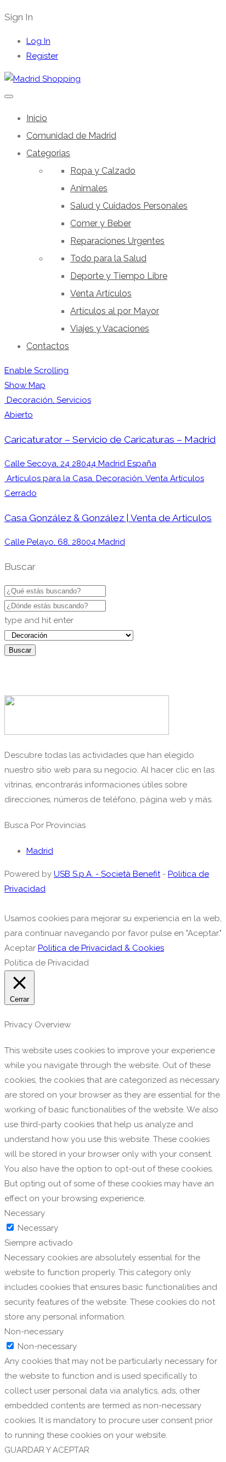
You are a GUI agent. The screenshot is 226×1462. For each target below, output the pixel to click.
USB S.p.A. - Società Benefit (107, 874)
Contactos (47, 346)
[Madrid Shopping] (42, 79)
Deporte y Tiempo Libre (118, 276)
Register (42, 56)
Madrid (39, 851)
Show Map (25, 385)
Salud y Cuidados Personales (129, 206)
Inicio (36, 118)
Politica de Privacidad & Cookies (101, 948)
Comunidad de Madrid (71, 135)
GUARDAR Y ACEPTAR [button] (46, 1450)
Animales (89, 188)
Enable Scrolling (36, 370)
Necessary (38, 1228)
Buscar (20, 650)
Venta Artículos (101, 293)
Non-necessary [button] (34, 1332)
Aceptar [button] (20, 948)
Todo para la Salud (108, 258)
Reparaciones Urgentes (117, 241)
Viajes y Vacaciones (109, 328)
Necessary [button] (24, 1213)
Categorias (48, 153)
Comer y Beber (100, 223)
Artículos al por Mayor (114, 311)
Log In (38, 41)
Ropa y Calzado (102, 170)
